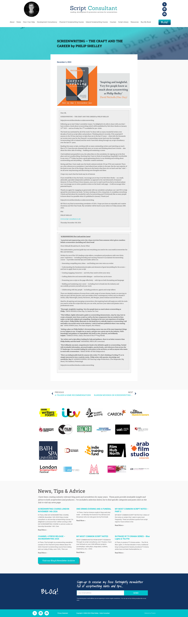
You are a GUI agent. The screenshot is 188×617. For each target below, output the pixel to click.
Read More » (42, 530)
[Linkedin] (164, 9)
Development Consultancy (47, 22)
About (12, 22)
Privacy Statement (63, 613)
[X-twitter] (164, 4)
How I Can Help (29, 22)
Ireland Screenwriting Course (97, 22)
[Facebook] (164, 14)
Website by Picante (149, 613)
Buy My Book (146, 22)
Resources (135, 22)
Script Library (123, 22)
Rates (19, 22)
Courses (113, 22)
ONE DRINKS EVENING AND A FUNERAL (93, 509)
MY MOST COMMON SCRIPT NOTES (92, 536)
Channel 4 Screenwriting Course (71, 22)
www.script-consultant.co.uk (70, 219)
